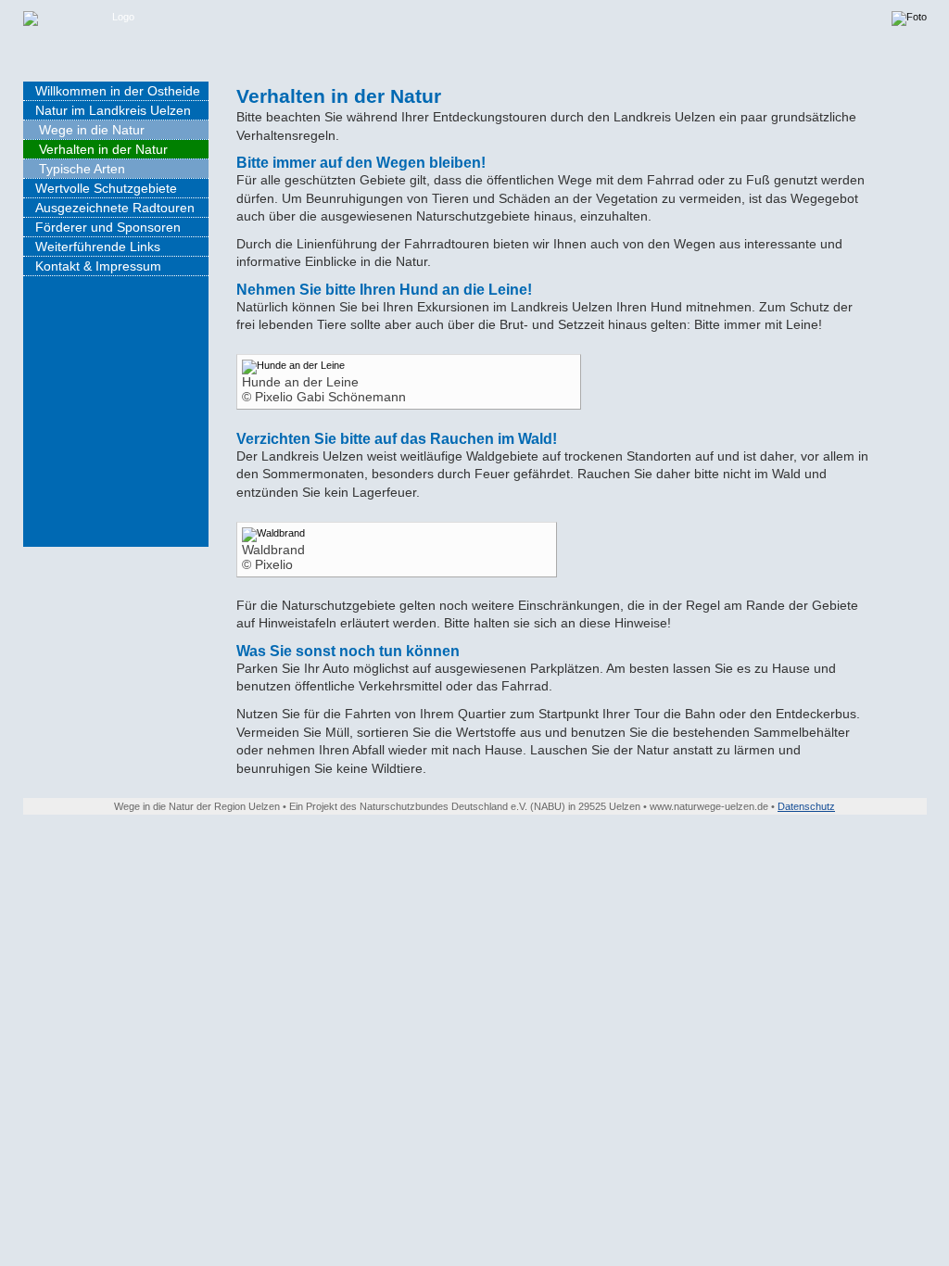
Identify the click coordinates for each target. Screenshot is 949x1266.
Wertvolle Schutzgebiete (106, 188)
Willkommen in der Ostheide (117, 90)
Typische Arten (82, 168)
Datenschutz (806, 806)
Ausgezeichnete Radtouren (115, 207)
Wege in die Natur (92, 129)
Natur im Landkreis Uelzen (113, 110)
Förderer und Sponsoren (108, 227)
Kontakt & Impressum (98, 266)
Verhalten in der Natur (103, 149)
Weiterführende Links (97, 246)
